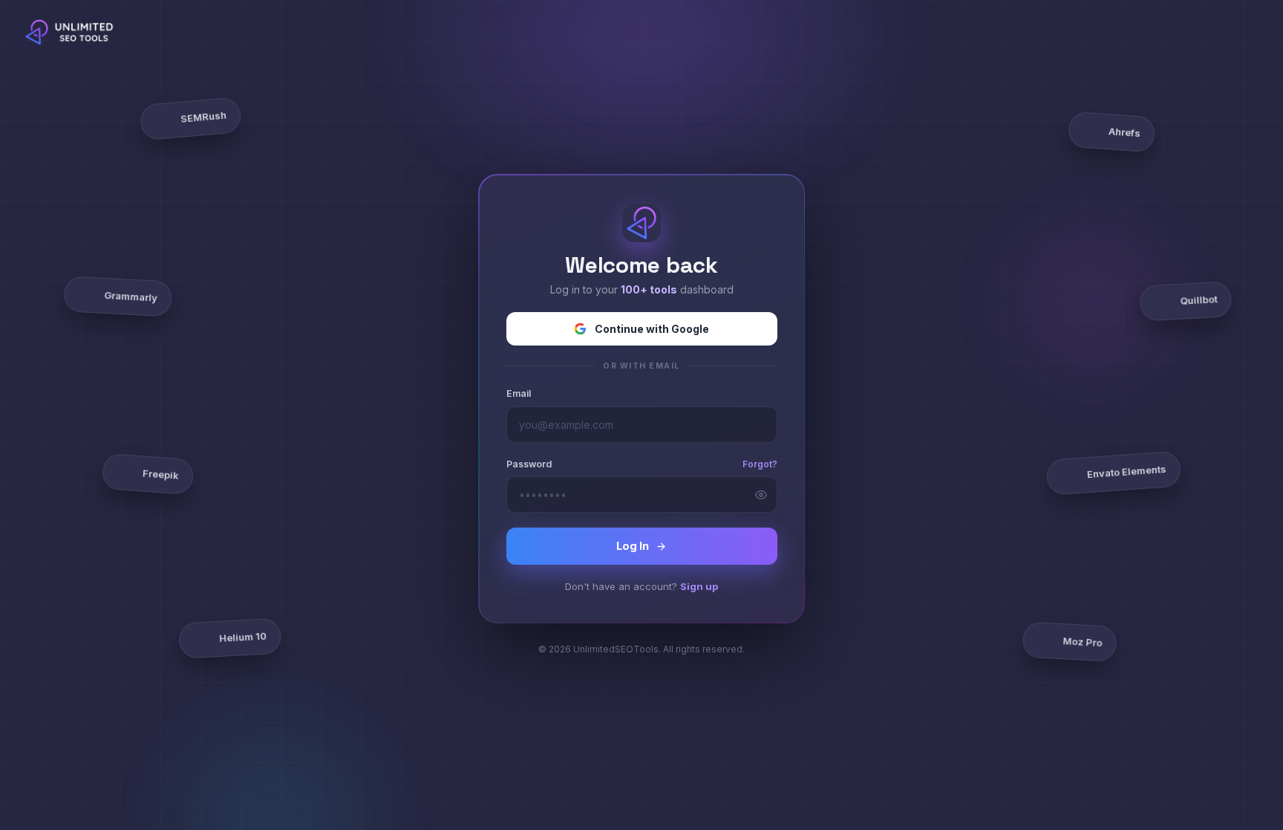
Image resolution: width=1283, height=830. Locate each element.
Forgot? (759, 464)
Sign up (699, 586)
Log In (632, 545)
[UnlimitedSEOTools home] (72, 32)
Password (529, 464)
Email (518, 393)
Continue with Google (652, 328)
